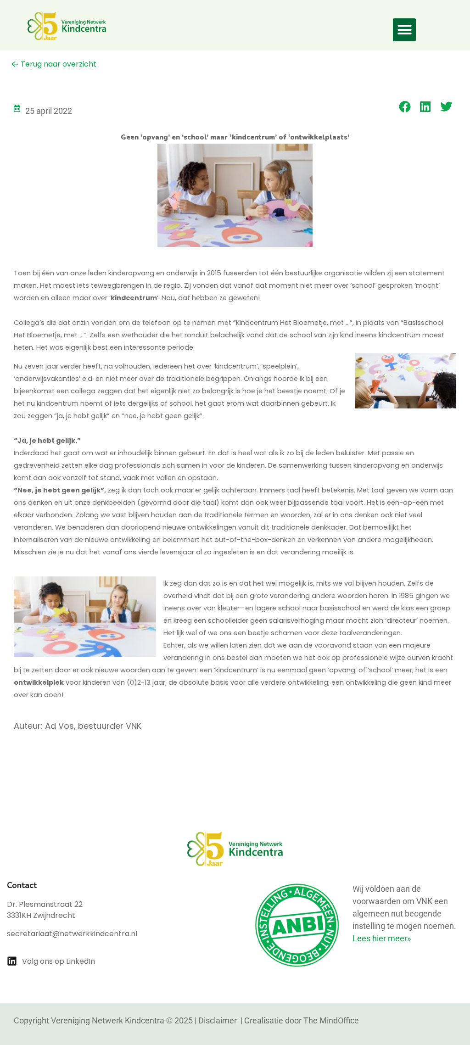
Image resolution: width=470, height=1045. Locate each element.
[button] (404, 29)
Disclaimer (218, 1020)
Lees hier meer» (381, 938)
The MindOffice (331, 1020)
